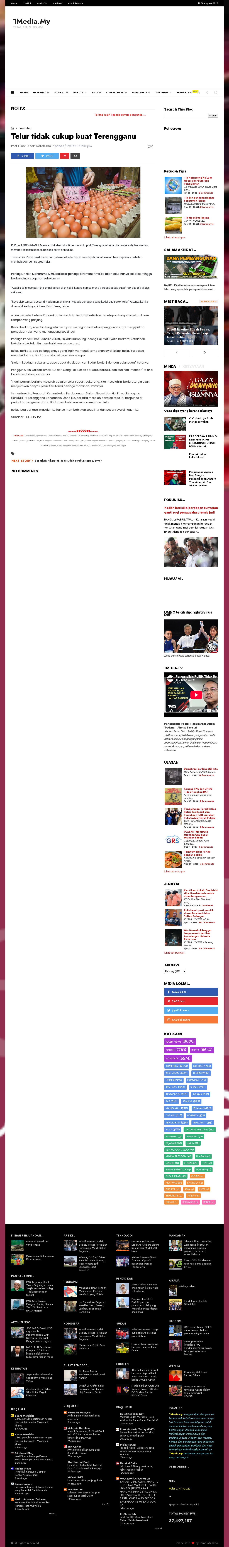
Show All (53, 1513)
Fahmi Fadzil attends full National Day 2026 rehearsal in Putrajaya (84, 1466)
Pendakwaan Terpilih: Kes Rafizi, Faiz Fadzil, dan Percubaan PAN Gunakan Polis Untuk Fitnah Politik (200, 813)
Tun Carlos (74, 1447)
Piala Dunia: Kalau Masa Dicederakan (40, 1257)
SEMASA (187, 1101)
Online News (23, 1469)
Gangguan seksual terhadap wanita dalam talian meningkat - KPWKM (197, 1391)
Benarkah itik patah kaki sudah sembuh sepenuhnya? (68, 461)
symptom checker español (184, 1504)
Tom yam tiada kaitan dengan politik (197, 853)
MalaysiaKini (128, 1445)
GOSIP (195, 1176)
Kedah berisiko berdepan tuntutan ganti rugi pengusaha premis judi (191, 510)
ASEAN (191, 1196)
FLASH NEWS (173, 1042)
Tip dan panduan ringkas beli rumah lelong (199, 199)
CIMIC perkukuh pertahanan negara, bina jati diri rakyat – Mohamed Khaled (34, 1422)
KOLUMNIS (161, 92)
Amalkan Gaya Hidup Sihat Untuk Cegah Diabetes (38, 1392)
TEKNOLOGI (184, 92)
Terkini (27, 3)
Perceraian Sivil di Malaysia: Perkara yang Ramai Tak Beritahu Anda (34, 1488)
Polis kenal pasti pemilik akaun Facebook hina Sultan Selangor (199, 913)
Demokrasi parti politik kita (201, 769)
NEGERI (170, 1080)
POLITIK (78, 92)
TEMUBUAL (172, 1196)
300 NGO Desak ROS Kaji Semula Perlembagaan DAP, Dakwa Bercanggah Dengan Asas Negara (39, 1334)
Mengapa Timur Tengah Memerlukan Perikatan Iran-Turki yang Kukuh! (92, 1291)
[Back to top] (220, 1538)
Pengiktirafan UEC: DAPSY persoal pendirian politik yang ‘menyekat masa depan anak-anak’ (144, 1305)
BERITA (195, 1050)
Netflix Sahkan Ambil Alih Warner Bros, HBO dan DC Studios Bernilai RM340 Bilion (145, 1390)
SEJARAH (171, 1143)
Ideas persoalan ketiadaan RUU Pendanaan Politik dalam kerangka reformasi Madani (198, 1348)
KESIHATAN (172, 1073)
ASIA (187, 1189)
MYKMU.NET (75, 1477)
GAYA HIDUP (139, 92)
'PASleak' (57, 3)
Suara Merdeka (24, 1416)
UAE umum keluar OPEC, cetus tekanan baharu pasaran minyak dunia (198, 1330)
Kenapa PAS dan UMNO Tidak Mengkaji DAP (198, 790)
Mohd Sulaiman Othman (30, 1499)
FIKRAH (170, 1202)
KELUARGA (188, 1202)
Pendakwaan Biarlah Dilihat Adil (195, 1302)
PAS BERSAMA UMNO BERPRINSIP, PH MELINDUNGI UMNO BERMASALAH (203, 441)
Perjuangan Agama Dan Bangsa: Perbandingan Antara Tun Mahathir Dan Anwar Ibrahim (202, 478)
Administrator (76, 3)
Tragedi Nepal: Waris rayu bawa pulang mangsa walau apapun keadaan (137, 1451)
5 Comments (206, 224)
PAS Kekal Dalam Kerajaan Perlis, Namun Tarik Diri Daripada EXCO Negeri (39, 1306)
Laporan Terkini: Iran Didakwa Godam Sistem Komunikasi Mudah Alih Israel (145, 1246)
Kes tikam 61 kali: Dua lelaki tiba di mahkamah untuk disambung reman (201, 893)
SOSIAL (188, 1163)
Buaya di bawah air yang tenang (37, 1243)
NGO (95, 92)
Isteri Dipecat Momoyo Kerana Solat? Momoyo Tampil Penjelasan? (34, 1458)
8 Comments (206, 193)
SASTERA (192, 1183)
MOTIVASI (171, 1183)
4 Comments (206, 207)
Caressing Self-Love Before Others (195, 1373)
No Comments (207, 922)
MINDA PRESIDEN (176, 1156)
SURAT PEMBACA (176, 1169)
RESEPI (207, 1202)
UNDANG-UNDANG (196, 1130)
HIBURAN (192, 1136)
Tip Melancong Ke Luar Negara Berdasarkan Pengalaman (198, 181)
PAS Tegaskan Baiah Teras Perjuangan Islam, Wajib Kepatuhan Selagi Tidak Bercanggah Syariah (40, 1288)
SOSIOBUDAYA (115, 92)
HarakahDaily (128, 1463)
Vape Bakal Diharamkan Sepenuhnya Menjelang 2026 (39, 1378)
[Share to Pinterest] (64, 156)
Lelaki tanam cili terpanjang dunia (84, 1480)
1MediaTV (171, 1087)
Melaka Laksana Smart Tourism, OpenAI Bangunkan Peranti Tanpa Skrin (144, 1262)
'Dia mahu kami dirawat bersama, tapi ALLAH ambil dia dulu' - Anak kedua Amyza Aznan (144, 1375)
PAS (168, 1101)
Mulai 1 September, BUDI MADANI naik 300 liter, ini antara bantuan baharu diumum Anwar (85, 1434)
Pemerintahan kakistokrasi (197, 455)
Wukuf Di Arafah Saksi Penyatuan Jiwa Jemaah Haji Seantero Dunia (91, 1389)
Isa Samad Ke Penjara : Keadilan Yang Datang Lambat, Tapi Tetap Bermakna (92, 1307)
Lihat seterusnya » (174, 237)
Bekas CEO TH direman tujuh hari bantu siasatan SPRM (197, 1263)
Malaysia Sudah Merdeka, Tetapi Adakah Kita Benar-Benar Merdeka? (139, 1418)
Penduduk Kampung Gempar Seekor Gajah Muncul (30, 1473)
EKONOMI (193, 1080)
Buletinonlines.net (131, 1414)
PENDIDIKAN (173, 1123)
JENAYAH (198, 1108)
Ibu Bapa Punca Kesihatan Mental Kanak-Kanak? (92, 1374)
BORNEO (192, 1115)
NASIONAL (39, 92)
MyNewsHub (128, 1514)
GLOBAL (59, 92)
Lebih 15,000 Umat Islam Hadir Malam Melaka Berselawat (136, 1518)
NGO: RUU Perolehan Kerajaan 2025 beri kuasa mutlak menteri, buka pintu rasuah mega (39, 1352)
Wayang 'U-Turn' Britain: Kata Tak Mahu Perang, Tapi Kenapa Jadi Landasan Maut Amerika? (92, 1263)
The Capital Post (78, 1462)
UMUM (190, 1143)
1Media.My (31, 21)
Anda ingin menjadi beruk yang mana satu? (83, 1417)
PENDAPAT (199, 1123)
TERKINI (197, 1073)
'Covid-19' (41, 3)
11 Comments (206, 775)
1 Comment (206, 905)
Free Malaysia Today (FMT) (137, 1429)
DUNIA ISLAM (173, 1176)
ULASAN (201, 1156)
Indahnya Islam (187, 1286)
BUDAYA (170, 1189)
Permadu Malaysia (79, 1413)
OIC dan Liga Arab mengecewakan (201, 420)
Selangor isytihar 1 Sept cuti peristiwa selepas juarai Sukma (144, 1333)
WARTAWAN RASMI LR (135, 1479)
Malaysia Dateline (78, 1428)
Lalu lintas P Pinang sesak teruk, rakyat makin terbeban (136, 1468)
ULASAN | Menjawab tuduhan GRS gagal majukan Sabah (196, 835)
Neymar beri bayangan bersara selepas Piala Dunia (144, 1347)
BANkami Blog (24, 1453)
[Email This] (75, 156)
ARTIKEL (170, 1115)
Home (14, 3)
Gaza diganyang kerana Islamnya (188, 411)
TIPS (204, 1163)
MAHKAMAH (173, 1108)
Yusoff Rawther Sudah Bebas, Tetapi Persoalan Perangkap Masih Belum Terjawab (188, 333)
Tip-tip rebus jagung (196, 218)
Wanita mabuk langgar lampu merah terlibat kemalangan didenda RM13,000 (198, 935)
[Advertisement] (114, 62)
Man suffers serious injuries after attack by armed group (137, 1434)
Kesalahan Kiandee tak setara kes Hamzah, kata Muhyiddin (32, 1504)
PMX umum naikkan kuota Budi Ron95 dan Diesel (83, 1451)
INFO (202, 1189)
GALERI (170, 1163)
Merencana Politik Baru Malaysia (92, 1346)
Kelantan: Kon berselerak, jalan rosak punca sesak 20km (83, 1494)
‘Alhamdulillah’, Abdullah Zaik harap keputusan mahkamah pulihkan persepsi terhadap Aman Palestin (197, 1248)
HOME (24, 92)
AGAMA (197, 1094)
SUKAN (194, 1087)
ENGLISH (171, 1136)
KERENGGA (75, 1489)
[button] (198, 92)
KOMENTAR (172, 1066)
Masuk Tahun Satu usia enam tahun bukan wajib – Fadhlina (145, 1288)
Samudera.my (23, 1484)
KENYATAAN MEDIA (177, 1150)
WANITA (201, 1169)
